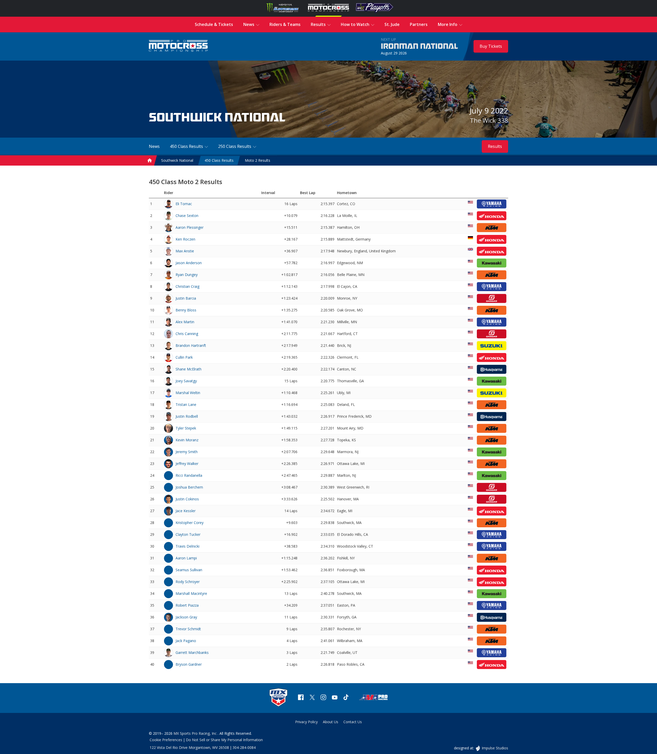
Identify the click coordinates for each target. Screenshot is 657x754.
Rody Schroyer (188, 581)
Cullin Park (184, 357)
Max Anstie (185, 251)
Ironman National (419, 46)
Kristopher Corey (190, 522)
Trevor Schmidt (188, 628)
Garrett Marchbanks (192, 652)
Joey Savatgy (186, 380)
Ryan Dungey (187, 274)
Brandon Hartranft (191, 345)
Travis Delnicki (187, 546)
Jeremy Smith (187, 451)
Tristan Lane (186, 404)
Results (495, 146)
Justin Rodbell (187, 416)
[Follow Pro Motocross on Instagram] (323, 698)
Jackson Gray (186, 617)
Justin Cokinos (187, 499)
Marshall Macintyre (191, 593)
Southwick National (177, 160)
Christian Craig (187, 286)
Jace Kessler (186, 510)
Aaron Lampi (186, 558)
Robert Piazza (187, 605)
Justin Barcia (186, 298)
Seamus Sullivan (189, 569)
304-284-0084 (244, 747)
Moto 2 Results (257, 160)
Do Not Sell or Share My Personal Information (224, 739)
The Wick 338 (489, 120)
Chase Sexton (187, 215)
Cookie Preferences (166, 739)
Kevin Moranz (187, 439)
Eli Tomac (184, 203)
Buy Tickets (491, 46)
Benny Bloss (186, 310)
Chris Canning (187, 333)
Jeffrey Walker (187, 463)
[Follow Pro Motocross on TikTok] (346, 698)
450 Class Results (219, 160)
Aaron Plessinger (190, 227)
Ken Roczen (185, 239)
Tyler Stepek (186, 428)
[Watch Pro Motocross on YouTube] (334, 698)
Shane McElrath (188, 369)
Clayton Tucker (188, 534)
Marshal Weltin (188, 392)
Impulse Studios (494, 748)
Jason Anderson (189, 262)
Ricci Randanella (189, 475)
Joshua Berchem (189, 487)
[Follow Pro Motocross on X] (312, 698)
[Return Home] (178, 46)
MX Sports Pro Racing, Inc (195, 733)
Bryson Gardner (189, 664)
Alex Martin (185, 321)
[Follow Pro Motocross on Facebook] (300, 698)
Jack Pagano (186, 640)
